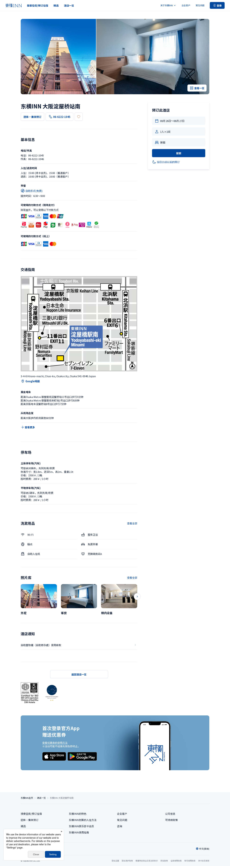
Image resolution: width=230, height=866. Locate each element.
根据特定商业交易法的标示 (147, 860)
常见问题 (200, 5)
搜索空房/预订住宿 (37, 5)
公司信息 (170, 813)
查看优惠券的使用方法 (55, 742)
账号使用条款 (189, 860)
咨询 (119, 826)
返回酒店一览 (79, 674)
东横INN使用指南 (79, 832)
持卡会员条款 (203, 860)
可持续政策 (171, 820)
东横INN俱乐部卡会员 (81, 826)
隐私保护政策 (127, 860)
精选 (56, 5)
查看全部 (132, 523)
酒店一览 (69, 5)
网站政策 (164, 860)
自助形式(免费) (33, 191)
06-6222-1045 (61, 117)
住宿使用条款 (176, 860)
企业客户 (186, 5)
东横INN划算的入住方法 (82, 820)
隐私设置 (115, 860)
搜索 (178, 153)
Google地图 (32, 381)
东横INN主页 (27, 797)
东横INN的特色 (77, 813)
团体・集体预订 (32, 117)
